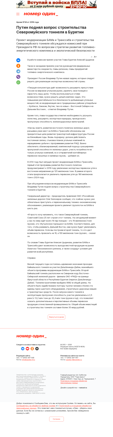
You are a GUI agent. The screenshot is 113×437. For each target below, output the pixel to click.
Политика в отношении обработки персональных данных (73, 382)
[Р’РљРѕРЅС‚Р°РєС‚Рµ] (18, 60)
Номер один (41, 14)
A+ (95, 56)
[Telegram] (18, 71)
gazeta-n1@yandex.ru (74, 360)
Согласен (56, 419)
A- (92, 57)
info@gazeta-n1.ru (28, 360)
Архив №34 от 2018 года (27, 22)
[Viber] (18, 77)
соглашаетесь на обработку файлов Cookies (35, 406)
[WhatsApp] (18, 82)
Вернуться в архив (56, 317)
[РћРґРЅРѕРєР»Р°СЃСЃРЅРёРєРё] (18, 66)
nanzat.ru (83, 388)
